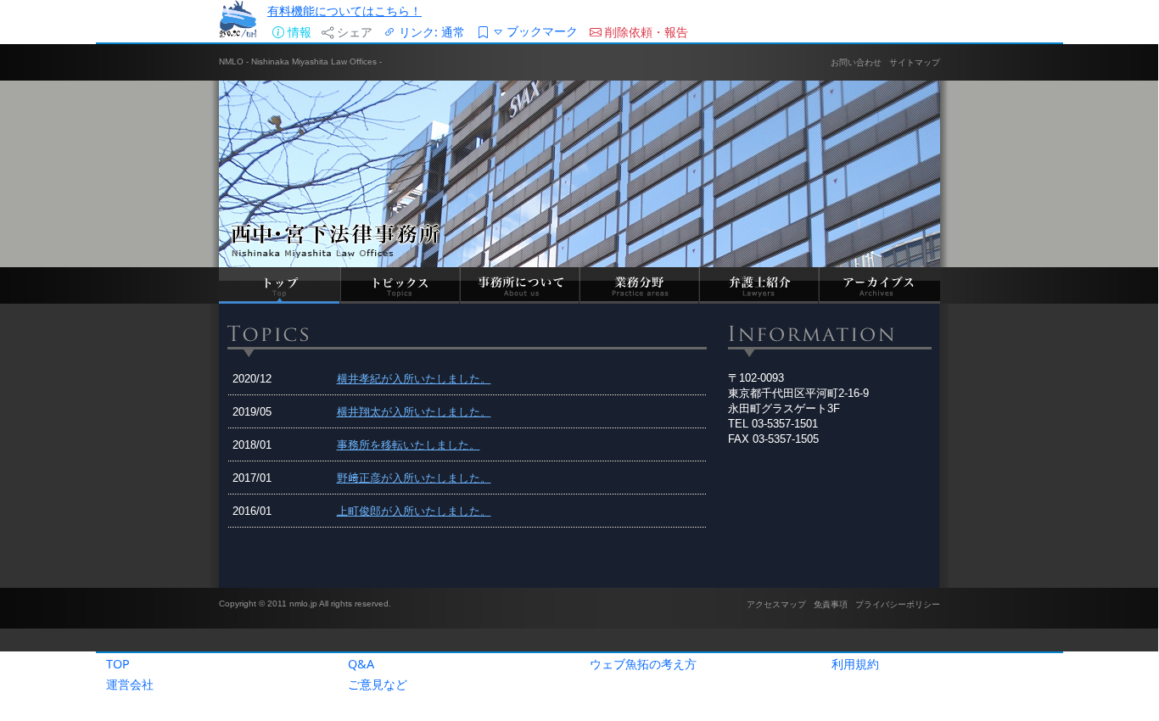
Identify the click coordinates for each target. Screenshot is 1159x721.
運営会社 (130, 684)
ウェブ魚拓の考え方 (643, 664)
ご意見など (377, 684)
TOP (118, 664)
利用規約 (855, 664)
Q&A (361, 664)
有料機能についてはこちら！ (344, 11)
